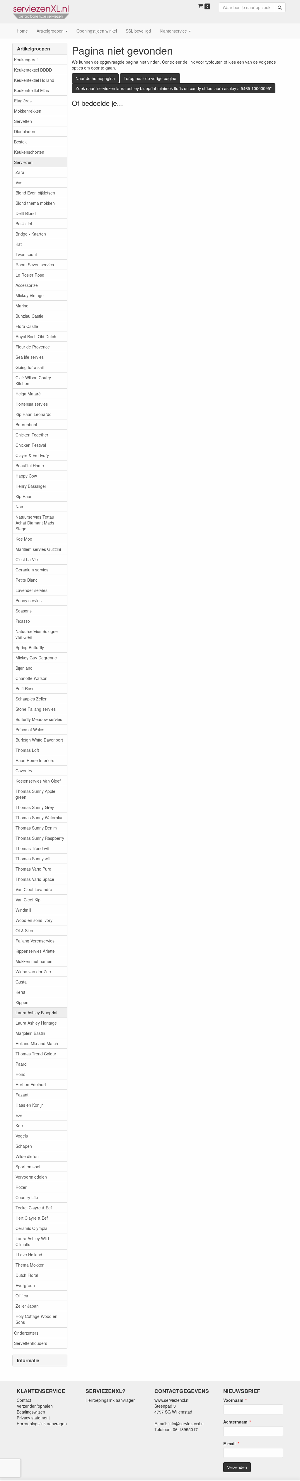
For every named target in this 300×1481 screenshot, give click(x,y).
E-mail (229, 1443)
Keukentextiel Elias (31, 90)
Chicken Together (32, 435)
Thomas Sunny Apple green (35, 794)
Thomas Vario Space (35, 879)
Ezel (19, 1115)
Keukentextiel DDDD (33, 70)
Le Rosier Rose (30, 275)
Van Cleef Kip (28, 900)
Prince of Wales (30, 729)
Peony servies (29, 600)
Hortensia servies (32, 404)
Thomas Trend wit (32, 848)
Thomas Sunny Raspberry (40, 838)
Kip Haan (24, 496)
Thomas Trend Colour (36, 1054)
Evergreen (25, 1285)
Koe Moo (24, 539)
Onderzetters (26, 1333)
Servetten (23, 121)
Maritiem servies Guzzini (38, 549)
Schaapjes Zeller (31, 699)
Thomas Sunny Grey (35, 807)
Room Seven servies (35, 265)
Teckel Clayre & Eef (34, 1208)
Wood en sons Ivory (34, 920)
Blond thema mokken (35, 203)
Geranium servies (32, 570)
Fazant (22, 1095)
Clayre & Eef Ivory (32, 455)
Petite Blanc (27, 580)
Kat (19, 244)
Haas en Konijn (30, 1105)
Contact (24, 1400)
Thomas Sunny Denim (36, 828)
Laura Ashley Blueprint (36, 1012)
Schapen (24, 1146)
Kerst (20, 992)
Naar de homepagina (95, 78)
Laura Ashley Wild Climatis (32, 1241)
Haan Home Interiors (35, 760)
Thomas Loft (27, 750)
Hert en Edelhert (31, 1084)
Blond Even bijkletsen (35, 193)
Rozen (22, 1187)
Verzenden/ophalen (35, 1406)
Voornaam (233, 1400)
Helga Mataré (28, 394)
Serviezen (23, 162)
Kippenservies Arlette (35, 951)
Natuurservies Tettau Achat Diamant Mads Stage (35, 523)
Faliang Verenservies (35, 941)
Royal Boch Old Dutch (36, 336)
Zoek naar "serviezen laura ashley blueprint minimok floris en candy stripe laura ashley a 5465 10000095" (174, 88)
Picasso (23, 621)
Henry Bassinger (31, 486)
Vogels (22, 1136)
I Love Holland (29, 1254)
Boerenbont (26, 424)
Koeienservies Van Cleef (38, 781)
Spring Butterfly (30, 647)
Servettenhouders (30, 1343)
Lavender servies (31, 590)
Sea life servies (30, 357)
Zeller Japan (27, 1306)
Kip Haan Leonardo (34, 414)
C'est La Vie (27, 559)
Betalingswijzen (31, 1412)
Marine (22, 306)
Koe (19, 1125)
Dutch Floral (27, 1275)
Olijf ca (22, 1296)
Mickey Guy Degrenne (36, 658)
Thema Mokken (30, 1265)
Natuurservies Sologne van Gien (37, 634)
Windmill (23, 910)
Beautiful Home (30, 465)
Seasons (24, 611)
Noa (19, 507)
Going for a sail (30, 367)
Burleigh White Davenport (39, 740)
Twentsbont (26, 254)
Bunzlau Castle (29, 316)
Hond (20, 1074)
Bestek (20, 142)
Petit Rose (25, 688)
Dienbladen (24, 131)
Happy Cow (26, 476)
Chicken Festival (31, 445)
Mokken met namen (34, 961)
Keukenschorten (29, 152)
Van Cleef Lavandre (34, 889)
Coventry (24, 770)
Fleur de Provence (33, 347)
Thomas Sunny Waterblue (40, 817)
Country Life (27, 1197)
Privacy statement (33, 1418)
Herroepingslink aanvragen (42, 1423)
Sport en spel (28, 1166)
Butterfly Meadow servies (39, 719)
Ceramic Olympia (31, 1228)
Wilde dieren (27, 1156)
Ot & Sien (24, 930)
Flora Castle (27, 326)
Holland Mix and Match (37, 1043)
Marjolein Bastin (30, 1033)
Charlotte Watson (31, 678)
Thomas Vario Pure (33, 869)
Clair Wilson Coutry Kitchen (33, 380)
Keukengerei (26, 59)
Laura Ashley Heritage (36, 1023)
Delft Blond (26, 213)
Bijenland (24, 668)
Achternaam (235, 1422)
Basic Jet (24, 223)
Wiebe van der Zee (33, 971)
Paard (21, 1064)
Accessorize (27, 285)
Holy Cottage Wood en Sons (36, 1319)
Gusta (21, 982)
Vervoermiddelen (31, 1177)
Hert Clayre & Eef (32, 1218)
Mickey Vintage (30, 295)
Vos (19, 182)
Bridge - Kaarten (31, 234)
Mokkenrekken (27, 111)
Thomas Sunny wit (33, 858)
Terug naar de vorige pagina (150, 78)
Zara (20, 172)
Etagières (23, 101)
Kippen (22, 1002)
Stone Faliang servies (36, 709)
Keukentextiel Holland (34, 80)
